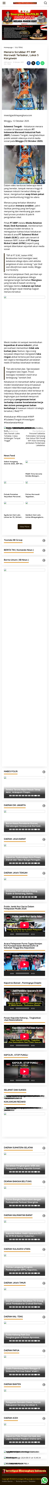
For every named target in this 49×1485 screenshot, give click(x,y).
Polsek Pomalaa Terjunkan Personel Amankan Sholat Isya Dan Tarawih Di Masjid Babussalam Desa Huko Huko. (13, 495)
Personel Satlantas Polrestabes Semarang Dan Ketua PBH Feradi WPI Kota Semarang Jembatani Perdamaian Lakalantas (35, 438)
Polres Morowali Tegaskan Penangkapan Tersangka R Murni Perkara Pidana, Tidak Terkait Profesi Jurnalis (35, 495)
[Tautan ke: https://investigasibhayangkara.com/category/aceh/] (43, 1418)
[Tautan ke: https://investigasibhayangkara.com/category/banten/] (43, 1384)
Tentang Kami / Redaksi (25, 1481)
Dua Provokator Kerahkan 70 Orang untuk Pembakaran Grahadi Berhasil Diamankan (24, 1302)
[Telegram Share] (38, 63)
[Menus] (4, 3)
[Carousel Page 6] (26, 795)
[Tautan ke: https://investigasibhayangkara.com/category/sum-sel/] (43, 1148)
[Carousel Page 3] (16, 795)
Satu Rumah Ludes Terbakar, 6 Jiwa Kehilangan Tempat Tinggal (12, 436)
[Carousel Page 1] (10, 795)
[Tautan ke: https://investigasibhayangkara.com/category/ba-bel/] (43, 1181)
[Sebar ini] (29, 63)
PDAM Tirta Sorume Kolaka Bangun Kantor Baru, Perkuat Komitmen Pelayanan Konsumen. (34, 475)
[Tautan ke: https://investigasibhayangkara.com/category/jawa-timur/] (43, 1283)
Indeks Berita (7, 1481)
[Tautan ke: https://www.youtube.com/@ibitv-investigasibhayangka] (43, 540)
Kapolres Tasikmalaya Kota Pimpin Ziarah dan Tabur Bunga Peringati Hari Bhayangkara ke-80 (23, 858)
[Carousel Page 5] (23, 795)
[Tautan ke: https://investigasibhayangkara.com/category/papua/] (43, 1350)
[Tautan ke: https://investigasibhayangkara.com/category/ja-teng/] (43, 873)
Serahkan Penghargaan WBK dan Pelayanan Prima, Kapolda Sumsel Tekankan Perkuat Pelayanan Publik (24, 1167)
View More (24, 526)
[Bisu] (37, 934)
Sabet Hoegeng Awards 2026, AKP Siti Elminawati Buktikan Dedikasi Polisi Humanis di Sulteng (13, 463)
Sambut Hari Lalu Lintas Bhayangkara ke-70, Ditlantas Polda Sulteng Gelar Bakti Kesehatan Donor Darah (35, 516)
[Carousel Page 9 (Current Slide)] (35, 795)
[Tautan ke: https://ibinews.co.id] (43, 560)
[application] (24, 925)
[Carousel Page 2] (13, 795)
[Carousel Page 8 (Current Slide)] (35, 897)
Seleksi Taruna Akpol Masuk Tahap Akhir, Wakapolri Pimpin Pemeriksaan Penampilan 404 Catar (24, 791)
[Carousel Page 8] (32, 795)
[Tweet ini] (33, 63)
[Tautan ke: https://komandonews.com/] (43, 550)
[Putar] (7, 934)
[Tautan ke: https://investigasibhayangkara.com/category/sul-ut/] (43, 1249)
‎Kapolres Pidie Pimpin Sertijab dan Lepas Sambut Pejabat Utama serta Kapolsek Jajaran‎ (24, 1437)
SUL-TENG (7, 64)
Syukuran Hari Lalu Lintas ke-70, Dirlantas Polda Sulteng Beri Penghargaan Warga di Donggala (14, 516)
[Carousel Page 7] (29, 795)
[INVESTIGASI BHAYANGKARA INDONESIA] (25, 3)
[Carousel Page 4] (20, 795)
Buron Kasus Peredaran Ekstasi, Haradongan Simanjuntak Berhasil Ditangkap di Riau (23, 825)
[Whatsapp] (42, 63)
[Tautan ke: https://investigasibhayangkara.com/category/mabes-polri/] (43, 771)
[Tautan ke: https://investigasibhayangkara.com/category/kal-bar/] (43, 1215)
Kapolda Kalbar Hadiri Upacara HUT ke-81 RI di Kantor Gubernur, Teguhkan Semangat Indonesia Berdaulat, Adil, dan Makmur (24, 1234)
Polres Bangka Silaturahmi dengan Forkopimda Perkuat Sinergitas (23, 1201)
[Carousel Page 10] (38, 795)
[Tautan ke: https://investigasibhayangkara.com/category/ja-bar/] (43, 839)
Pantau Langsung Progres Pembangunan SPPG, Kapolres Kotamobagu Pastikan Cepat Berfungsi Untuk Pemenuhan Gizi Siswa (22, 1268)
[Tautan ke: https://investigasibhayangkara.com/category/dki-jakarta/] (43, 805)
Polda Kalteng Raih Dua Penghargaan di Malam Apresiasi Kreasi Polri (22, 1336)
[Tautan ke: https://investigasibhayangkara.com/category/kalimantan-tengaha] (43, 1317)
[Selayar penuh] (41, 934)
